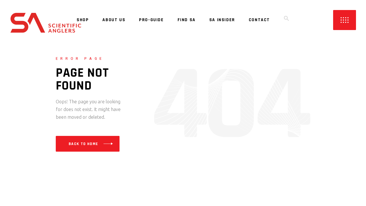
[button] (286, 20)
